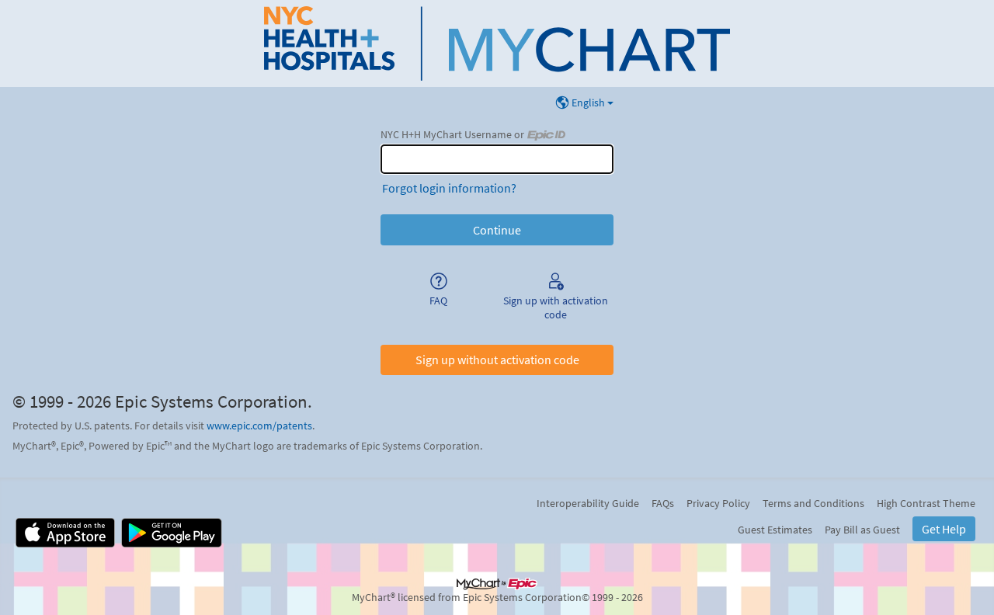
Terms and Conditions (813, 503)
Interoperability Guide (588, 503)
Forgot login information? (449, 188)
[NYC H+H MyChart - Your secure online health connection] (497, 43)
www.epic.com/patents (259, 426)
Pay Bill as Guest (862, 530)
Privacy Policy (718, 503)
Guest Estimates (775, 530)
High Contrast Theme (926, 503)
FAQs (663, 503)
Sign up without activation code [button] (497, 359)
